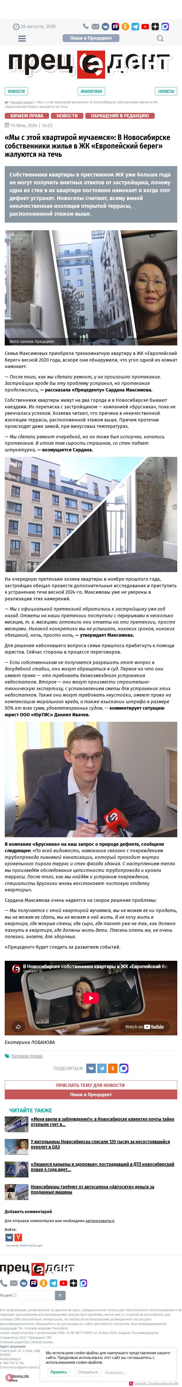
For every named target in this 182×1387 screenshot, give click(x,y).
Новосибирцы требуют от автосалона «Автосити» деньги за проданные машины (92, 1189)
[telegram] (135, 26)
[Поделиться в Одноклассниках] (113, 1068)
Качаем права (22, 102)
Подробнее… (115, 1372)
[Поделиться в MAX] (123, 1068)
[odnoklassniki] (125, 26)
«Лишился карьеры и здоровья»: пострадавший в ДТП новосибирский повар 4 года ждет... (102, 1166)
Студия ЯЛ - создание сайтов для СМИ (156, 1383)
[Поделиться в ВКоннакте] (91, 1068)
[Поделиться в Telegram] (102, 1068)
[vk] (105, 26)
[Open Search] (160, 38)
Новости (16, 91)
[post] (95, 26)
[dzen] (155, 26)
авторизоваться (100, 1221)
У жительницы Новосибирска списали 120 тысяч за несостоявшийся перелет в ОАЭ (100, 1144)
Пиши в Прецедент (91, 38)
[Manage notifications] (9, 1378)
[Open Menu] (22, 38)
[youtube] (145, 26)
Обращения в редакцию (120, 116)
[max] (165, 26)
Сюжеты (166, 91)
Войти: (11, 1229)
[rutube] (115, 26)
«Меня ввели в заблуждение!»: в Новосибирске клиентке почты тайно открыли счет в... (102, 1121)
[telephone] (85, 26)
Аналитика (91, 91)
